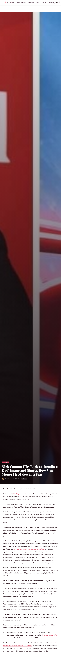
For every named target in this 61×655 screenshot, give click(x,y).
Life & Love (43, 2)
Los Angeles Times (19, 494)
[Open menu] (2, 2)
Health (37, 2)
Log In (56, 2)
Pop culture (6, 462)
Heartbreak (30, 2)
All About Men (10, 2)
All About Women (21, 2)
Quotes (51, 2)
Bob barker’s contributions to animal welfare (29, 549)
